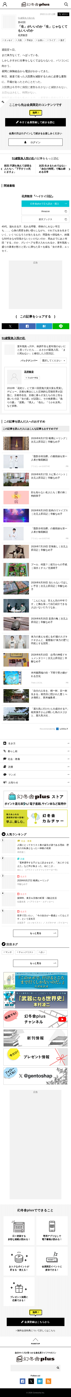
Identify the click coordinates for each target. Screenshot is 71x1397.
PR (67, 466)
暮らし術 (12, 751)
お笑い (41, 40)
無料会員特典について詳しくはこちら (36, 1330)
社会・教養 (14, 759)
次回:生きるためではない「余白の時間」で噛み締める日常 (52, 168)
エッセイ (8, 40)
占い (42, 952)
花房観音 (29, 371)
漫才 (62, 40)
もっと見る (35, 933)
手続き (30, 40)
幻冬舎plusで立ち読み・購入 (44, 203)
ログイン (36, 142)
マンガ (12, 774)
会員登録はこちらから (37, 1322)
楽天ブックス (45, 219)
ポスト (65, 14)
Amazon (45, 211)
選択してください (51, 360)
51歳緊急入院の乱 (26, 18)
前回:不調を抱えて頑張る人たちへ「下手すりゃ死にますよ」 (18, 168)
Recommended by (48, 729)
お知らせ (13, 782)
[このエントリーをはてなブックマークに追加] (40, 1382)
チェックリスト (26, 952)
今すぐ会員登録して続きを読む (37, 122)
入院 (20, 40)
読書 (10, 766)
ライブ (52, 40)
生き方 (12, 743)
